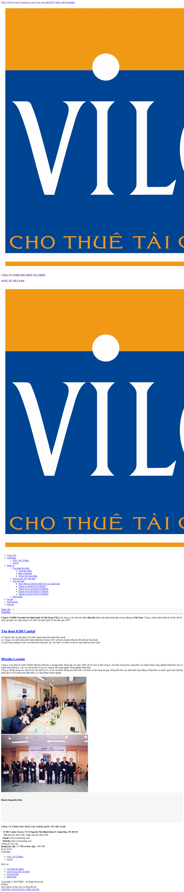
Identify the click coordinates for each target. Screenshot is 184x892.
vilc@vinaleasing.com (24, 2)
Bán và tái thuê (25, 573)
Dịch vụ (10, 565)
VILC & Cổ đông (21, 560)
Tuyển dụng (12, 602)
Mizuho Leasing (13, 659)
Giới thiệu (11, 558)
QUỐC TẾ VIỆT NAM (12, 281)
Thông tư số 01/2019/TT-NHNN (33, 594)
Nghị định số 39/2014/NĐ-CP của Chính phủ (39, 584)
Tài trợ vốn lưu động (27, 576)
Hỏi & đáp (17, 596)
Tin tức (10, 599)
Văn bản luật (18, 581)
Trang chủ (40, 2)
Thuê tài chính (24, 571)
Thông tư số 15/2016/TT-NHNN (33, 589)
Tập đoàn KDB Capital (18, 631)
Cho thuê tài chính (21, 568)
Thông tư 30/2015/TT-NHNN (32, 586)
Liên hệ (48, 2)
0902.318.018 (7, 2)
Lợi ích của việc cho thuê (24, 578)
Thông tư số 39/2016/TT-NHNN (33, 591)
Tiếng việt (60, 2)
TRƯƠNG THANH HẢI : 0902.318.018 (20, 889)
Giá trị (15, 563)
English (71, 2)
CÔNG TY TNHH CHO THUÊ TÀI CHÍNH (23, 275)
